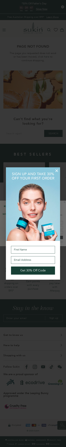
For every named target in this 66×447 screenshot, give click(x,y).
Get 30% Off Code (33, 270)
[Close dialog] (56, 170)
